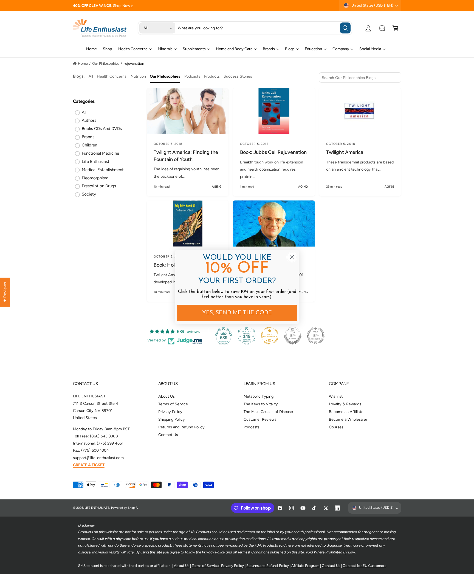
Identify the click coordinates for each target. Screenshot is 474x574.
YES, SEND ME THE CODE (237, 313)
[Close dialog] (292, 257)
